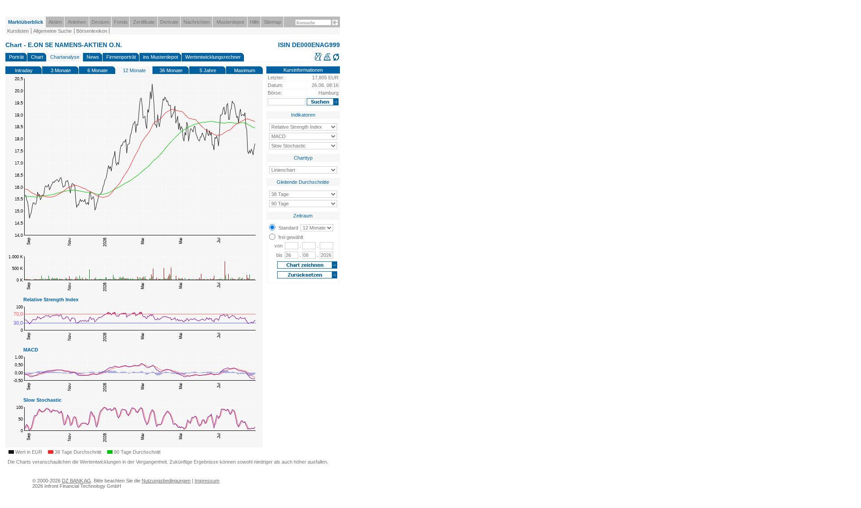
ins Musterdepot (160, 57)
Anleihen (77, 22)
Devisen (100, 22)
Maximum (244, 70)
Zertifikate (144, 22)
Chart (37, 57)
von (278, 245)
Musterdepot (230, 22)
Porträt (16, 57)
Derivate (169, 22)
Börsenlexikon (91, 31)
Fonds (121, 22)
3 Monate (61, 70)
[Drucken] (327, 59)
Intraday (24, 70)
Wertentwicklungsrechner (213, 57)
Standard (288, 227)
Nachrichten (196, 22)
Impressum (207, 480)
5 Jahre (208, 70)
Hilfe (254, 22)
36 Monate (171, 70)
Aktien (55, 22)
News (93, 57)
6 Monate (97, 70)
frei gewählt (290, 237)
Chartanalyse (64, 57)
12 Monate (134, 70)
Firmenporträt (121, 57)
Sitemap (272, 22)
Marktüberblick (25, 22)
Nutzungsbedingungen (166, 480)
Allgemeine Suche (52, 31)
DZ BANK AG (76, 480)
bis (279, 255)
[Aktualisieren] (336, 59)
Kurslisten (18, 31)
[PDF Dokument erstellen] (318, 59)
